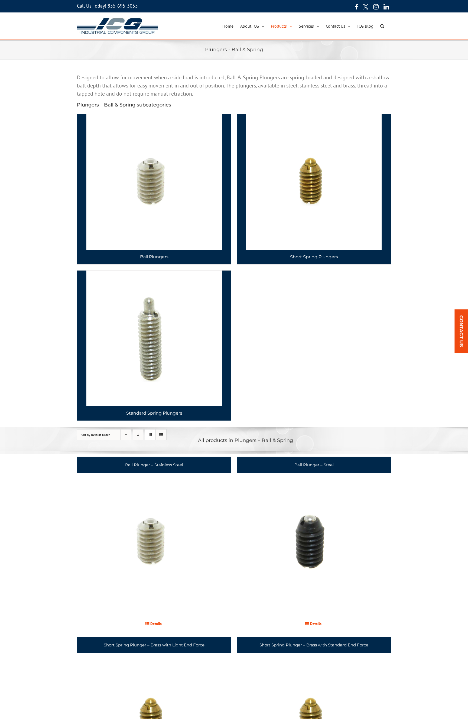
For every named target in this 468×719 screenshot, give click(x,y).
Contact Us (461, 331)
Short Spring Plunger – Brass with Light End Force (154, 645)
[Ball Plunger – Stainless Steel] (154, 536)
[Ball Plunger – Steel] (314, 536)
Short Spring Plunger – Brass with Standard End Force (313, 645)
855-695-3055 (123, 6)
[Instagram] (376, 6)
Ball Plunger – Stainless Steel (154, 464)
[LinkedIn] (386, 6)
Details (156, 623)
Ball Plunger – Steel (314, 464)
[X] (365, 6)
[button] (382, 26)
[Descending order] (138, 434)
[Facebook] (355, 6)
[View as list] (161, 435)
